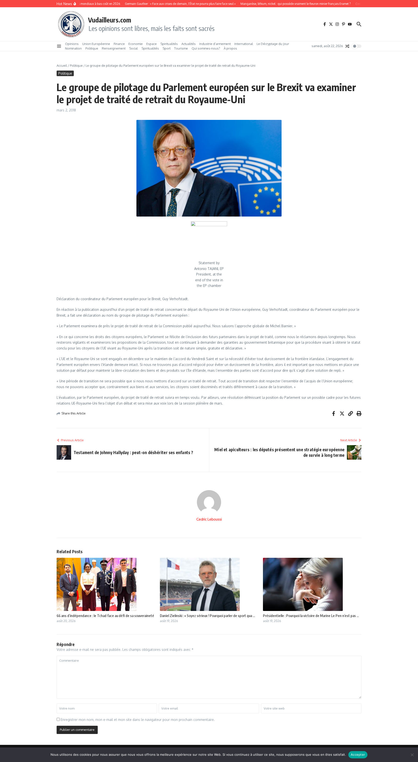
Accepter (358, 754)
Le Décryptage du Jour (273, 44)
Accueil (62, 65)
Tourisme (181, 48)
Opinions (72, 44)
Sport (167, 48)
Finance (119, 44)
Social (133, 48)
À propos (230, 48)
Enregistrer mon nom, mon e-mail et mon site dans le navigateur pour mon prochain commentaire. (138, 720)
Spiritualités (169, 44)
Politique (91, 48)
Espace (151, 44)
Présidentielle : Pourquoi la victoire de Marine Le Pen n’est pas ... (311, 615)
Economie (135, 44)
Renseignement (114, 48)
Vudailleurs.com (109, 20)
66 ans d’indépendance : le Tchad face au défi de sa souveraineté (105, 615)
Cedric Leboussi (209, 519)
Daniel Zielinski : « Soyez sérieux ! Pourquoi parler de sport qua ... (207, 615)
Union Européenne (96, 44)
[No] (412, 754)
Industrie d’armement (215, 44)
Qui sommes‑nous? (206, 48)
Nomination (73, 48)
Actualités (188, 44)
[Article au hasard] (347, 46)
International (243, 44)
